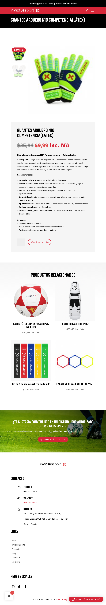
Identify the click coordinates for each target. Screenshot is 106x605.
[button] (86, 599)
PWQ (64, 599)
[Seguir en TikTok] (19, 586)
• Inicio (13, 540)
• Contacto (15, 557)
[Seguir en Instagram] (13, 586)
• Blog (13, 553)
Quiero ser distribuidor (53, 439)
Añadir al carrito (40, 242)
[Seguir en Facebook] (25, 586)
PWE (58, 599)
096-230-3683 (30, 502)
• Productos (16, 549)
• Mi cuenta (15, 561)
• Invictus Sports (18, 544)
